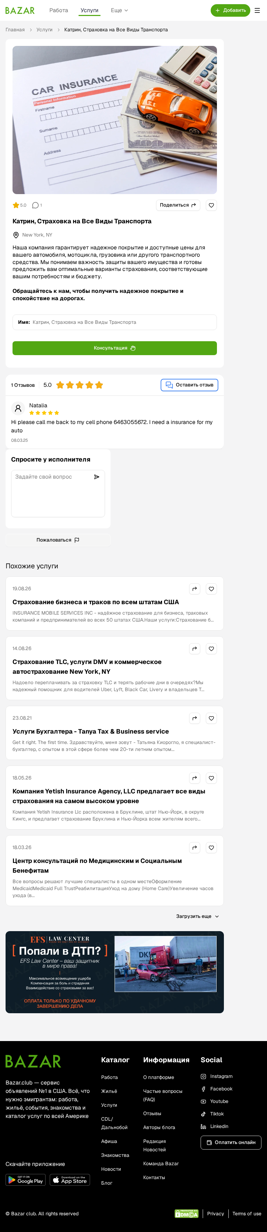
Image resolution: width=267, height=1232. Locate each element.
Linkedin (219, 1126)
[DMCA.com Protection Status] (187, 1213)
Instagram (221, 1076)
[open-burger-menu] (257, 10)
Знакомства (115, 1155)
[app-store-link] (70, 1180)
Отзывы (152, 1113)
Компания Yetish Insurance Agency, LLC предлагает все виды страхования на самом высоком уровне (109, 796)
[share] (194, 588)
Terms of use (247, 1213)
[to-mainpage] (33, 1061)
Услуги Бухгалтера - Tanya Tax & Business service (91, 731)
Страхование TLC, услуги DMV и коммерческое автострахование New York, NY (87, 666)
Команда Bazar (161, 1163)
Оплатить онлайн (235, 1142)
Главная (15, 29)
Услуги (89, 10)
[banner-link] (115, 972)
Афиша (109, 1141)
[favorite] (211, 205)
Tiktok (217, 1114)
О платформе (158, 1077)
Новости (111, 1169)
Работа (58, 10)
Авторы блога (159, 1127)
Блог (106, 1183)
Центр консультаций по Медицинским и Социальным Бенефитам (97, 865)
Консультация (110, 348)
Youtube (219, 1101)
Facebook (221, 1089)
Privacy (215, 1213)
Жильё (109, 1091)
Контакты (154, 1177)
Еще (116, 10)
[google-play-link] (26, 1180)
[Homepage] (20, 10)
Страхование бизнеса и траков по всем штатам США (96, 602)
